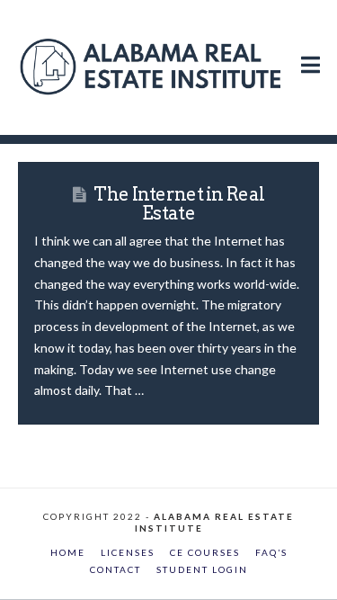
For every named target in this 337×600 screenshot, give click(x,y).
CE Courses (205, 552)
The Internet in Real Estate (178, 204)
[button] (310, 47)
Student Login (202, 569)
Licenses (128, 552)
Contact (115, 569)
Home (67, 552)
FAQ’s (271, 552)
